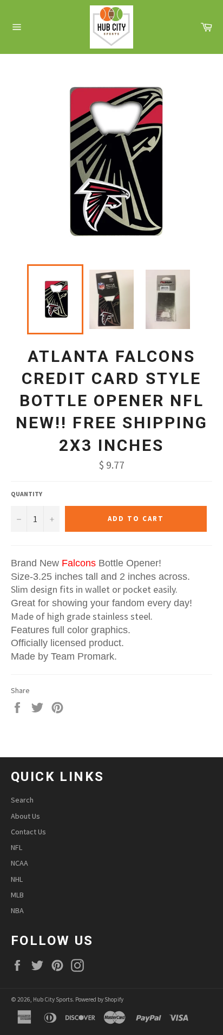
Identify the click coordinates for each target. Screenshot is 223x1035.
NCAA (19, 863)
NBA (17, 910)
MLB (17, 895)
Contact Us (28, 832)
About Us (25, 816)
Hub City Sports (53, 999)
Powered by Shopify (99, 999)
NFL (16, 847)
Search (22, 800)
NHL (17, 879)
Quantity (26, 494)
